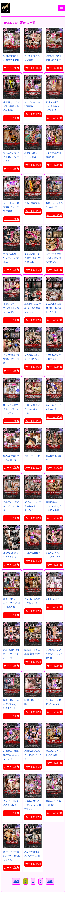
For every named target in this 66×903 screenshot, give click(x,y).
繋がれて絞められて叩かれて (11, 554)
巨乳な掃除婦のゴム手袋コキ (11, 457)
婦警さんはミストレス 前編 (32, 154)
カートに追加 (11, 68)
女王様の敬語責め (53, 457)
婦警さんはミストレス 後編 (53, 752)
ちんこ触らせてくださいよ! (53, 407)
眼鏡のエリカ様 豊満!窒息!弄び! (32, 651)
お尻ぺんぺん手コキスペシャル (53, 554)
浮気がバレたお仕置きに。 (53, 803)
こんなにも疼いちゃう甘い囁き (32, 356)
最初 (16, 881)
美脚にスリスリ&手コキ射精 (54, 205)
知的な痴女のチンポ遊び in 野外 (11, 58)
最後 (50, 881)
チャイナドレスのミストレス (11, 803)
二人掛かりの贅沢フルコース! (32, 601)
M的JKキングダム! (32, 457)
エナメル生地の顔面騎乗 (32, 104)
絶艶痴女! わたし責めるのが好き (54, 58)
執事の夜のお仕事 (32, 702)
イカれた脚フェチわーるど (53, 356)
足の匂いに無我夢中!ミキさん (53, 702)
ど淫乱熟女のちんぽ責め (32, 58)
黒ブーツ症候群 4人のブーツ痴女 (32, 853)
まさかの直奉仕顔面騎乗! (53, 154)
